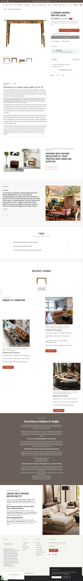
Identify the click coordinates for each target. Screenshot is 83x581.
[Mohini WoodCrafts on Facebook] (50, 554)
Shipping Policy (39, 554)
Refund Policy (39, 547)
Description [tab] (6, 83)
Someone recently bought (14, 574)
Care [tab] (15, 83)
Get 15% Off (1, 291)
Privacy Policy (39, 549)
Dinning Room (26, 547)
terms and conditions (65, 33)
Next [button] (44, 34)
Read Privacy (67, 573)
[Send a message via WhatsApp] (2, 578)
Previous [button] (6, 34)
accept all (56, 577)
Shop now (48, 1)
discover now (50, 350)
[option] (25, 33)
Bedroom (25, 545)
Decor (24, 549)
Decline (66, 577)
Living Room (25, 543)
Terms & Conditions (40, 552)
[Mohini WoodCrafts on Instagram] (53, 554)
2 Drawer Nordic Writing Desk (42, 288)
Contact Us (38, 545)
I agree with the (61, 33)
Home (5, 9)
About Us (38, 543)
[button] (68, 5)
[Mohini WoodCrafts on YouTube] (56, 554)
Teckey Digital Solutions (28, 573)
